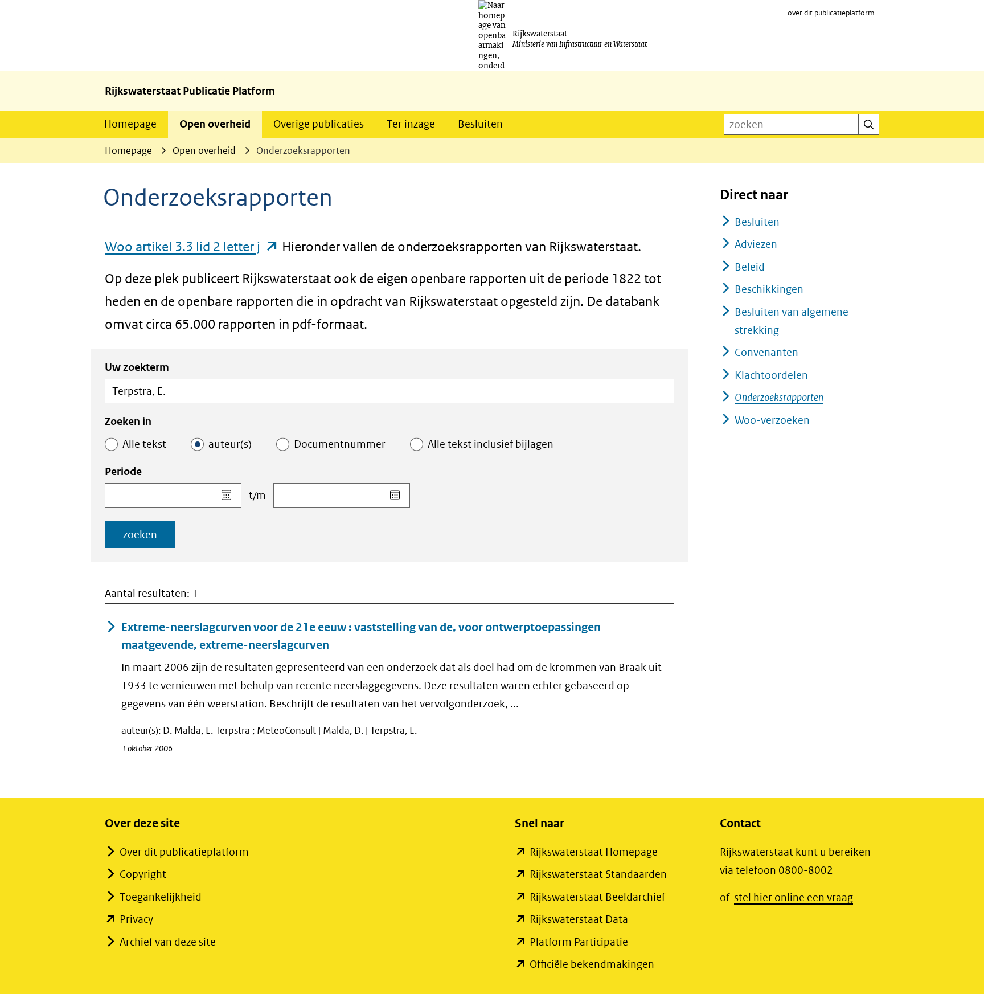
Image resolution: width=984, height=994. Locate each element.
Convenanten (766, 352)
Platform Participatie (579, 941)
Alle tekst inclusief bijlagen (491, 444)
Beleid (750, 266)
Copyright (143, 874)
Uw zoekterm (137, 367)
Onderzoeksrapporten (779, 397)
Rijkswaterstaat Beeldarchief (597, 896)
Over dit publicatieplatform (184, 851)
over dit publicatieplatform (831, 13)
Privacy (136, 919)
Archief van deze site (168, 941)
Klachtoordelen (771, 375)
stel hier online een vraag (793, 897)
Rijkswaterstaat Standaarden (598, 874)
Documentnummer (340, 444)
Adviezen (756, 244)
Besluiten (480, 123)
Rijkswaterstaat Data (579, 919)
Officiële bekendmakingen (592, 964)
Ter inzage (411, 123)
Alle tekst (144, 444)
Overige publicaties (318, 123)
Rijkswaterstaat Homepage (594, 851)
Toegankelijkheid (161, 896)
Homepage (130, 123)
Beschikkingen (769, 289)
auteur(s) (230, 444)
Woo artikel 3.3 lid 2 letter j (192, 246)
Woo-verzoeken (772, 420)
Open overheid (215, 123)
